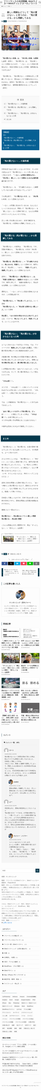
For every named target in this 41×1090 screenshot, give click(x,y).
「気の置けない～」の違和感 (17, 104)
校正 (34, 1025)
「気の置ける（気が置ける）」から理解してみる (19, 141)
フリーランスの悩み (28, 1019)
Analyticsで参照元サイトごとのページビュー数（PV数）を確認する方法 (19, 1058)
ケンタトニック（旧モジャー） (20, 602)
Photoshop (16, 1003)
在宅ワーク (28, 1025)
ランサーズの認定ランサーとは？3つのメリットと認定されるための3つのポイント (20, 1052)
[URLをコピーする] (36, 563)
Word (23, 1006)
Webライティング (7, 1006)
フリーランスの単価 (15, 1019)
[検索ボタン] (40, 2)
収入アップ (20, 1025)
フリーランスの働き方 (13, 936)
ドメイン (29, 1015)
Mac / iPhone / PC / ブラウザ (15, 975)
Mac (10, 1003)
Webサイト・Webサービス (29, 1003)
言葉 (5, 21)
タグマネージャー (14, 1015)
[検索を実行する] (37, 871)
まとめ (9, 119)
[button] (5, 563)
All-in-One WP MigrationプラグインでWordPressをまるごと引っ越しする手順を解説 (19, 1071)
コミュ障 (4, 1015)
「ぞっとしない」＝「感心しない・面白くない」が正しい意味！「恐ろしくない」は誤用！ (26, 539)
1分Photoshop (6, 996)
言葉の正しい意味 (7, 1031)
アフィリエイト (6, 1012)
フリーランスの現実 (21, 1022)
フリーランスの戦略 (7, 1022)
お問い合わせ (7, 922)
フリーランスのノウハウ (14, 940)
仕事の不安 (32, 1022)
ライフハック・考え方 (12, 983)
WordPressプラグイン (8, 1009)
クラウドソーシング (26, 1012)
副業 (13, 1025)
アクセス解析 (27, 1009)
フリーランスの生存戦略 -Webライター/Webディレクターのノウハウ (20, 2)
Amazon (22, 996)
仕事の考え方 (6, 1025)
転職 (15, 1031)
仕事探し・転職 (11, 957)
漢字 (3, 1028)
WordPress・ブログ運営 (14, 966)
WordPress (30, 1006)
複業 (20, 1028)
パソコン (4, 1019)
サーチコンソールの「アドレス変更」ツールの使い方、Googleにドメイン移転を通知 (19, 1045)
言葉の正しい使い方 (15, 554)
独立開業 (9, 1028)
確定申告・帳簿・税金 (12, 979)
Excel (10, 1000)
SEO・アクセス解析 (12, 962)
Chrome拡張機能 (31, 996)
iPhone (4, 1003)
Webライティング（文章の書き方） (17, 949)
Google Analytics (25, 1000)
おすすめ (19, 1009)
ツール (23, 1015)
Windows (16, 1006)
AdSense (15, 996)
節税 (15, 1028)
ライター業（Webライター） (15, 944)
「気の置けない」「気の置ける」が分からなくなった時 (19, 147)
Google (17, 1000)
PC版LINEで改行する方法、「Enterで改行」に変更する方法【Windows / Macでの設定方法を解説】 (20, 1065)
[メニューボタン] (1, 2)
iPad (34, 1000)
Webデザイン (10, 970)
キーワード (16, 1012)
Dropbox (4, 1000)
